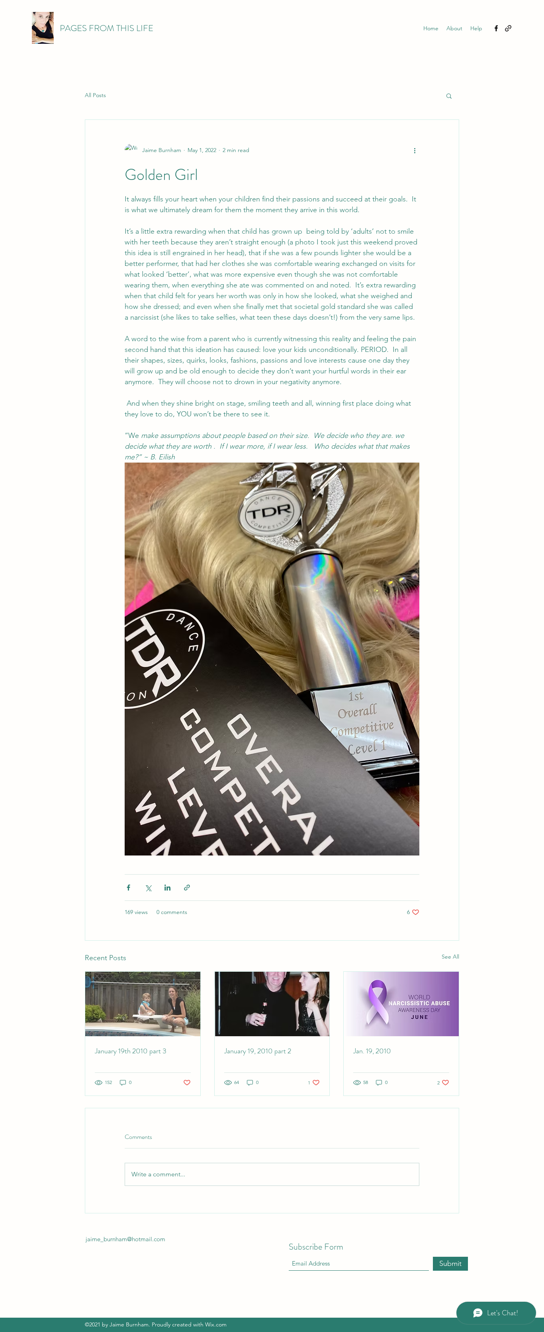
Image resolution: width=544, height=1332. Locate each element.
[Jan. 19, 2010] (401, 1004)
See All (450, 956)
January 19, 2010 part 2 (257, 1051)
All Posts (95, 95)
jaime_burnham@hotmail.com (125, 1239)
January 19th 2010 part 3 (130, 1051)
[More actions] (414, 150)
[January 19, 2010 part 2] (272, 1004)
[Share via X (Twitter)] (148, 887)
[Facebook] (496, 28)
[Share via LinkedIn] (167, 887)
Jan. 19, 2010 (372, 1051)
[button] (449, 95)
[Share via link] (187, 887)
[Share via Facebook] (128, 887)
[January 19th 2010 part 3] (142, 1004)
